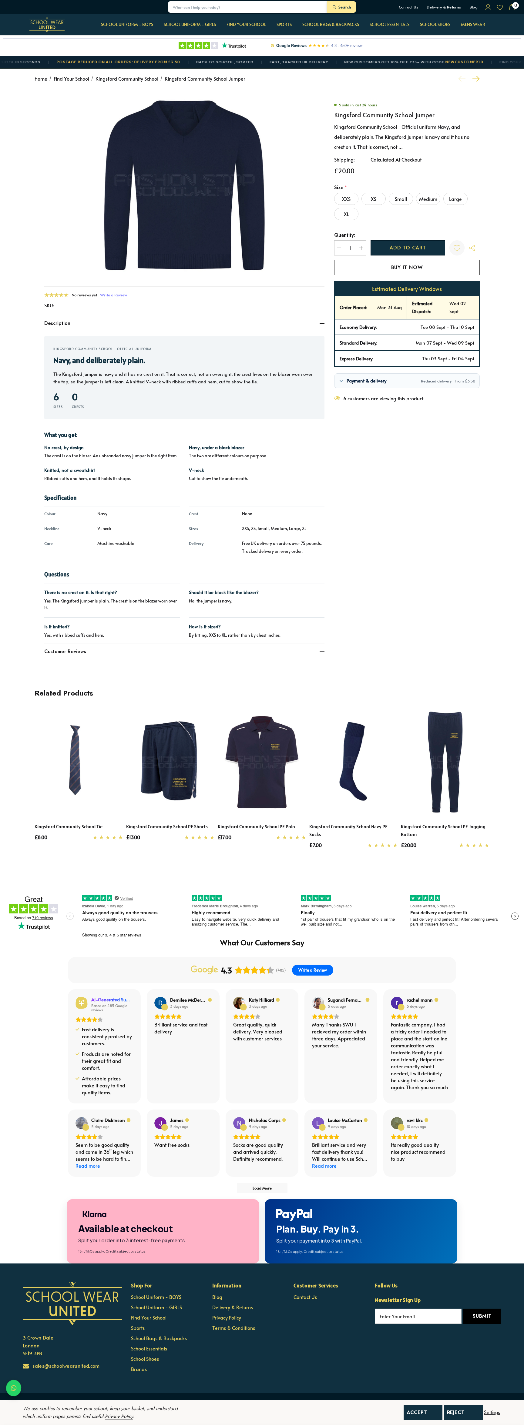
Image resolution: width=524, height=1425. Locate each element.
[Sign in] (488, 7)
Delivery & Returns (444, 7)
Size (340, 187)
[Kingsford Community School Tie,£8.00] (79, 762)
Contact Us (408, 7)
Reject (456, 1412)
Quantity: (344, 235)
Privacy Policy (119, 1416)
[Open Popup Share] (472, 247)
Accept (417, 1412)
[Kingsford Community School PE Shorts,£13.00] (170, 762)
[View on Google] (160, 1003)
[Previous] (463, 78)
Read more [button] (88, 1165)
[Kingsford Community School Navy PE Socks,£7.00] (353, 762)
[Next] (474, 78)
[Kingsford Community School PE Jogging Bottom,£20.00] (445, 762)
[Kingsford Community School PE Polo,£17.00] (262, 762)
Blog (473, 7)
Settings (492, 1412)
